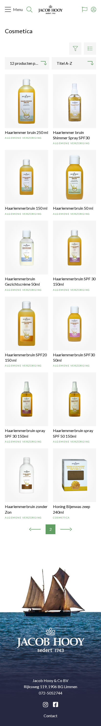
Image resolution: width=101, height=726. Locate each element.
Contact (50, 715)
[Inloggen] (93, 9)
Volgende (65, 530)
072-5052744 (50, 693)
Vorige (34, 530)
